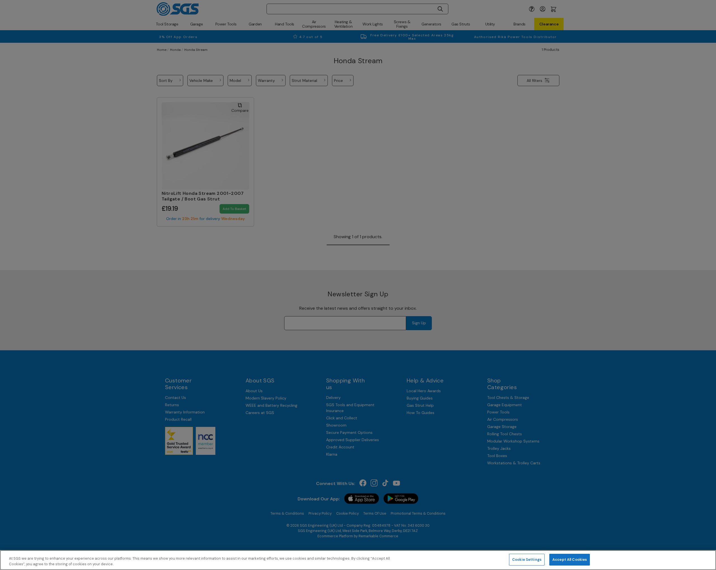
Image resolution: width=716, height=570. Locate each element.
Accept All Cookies (569, 559)
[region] (358, 560)
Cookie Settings (526, 559)
